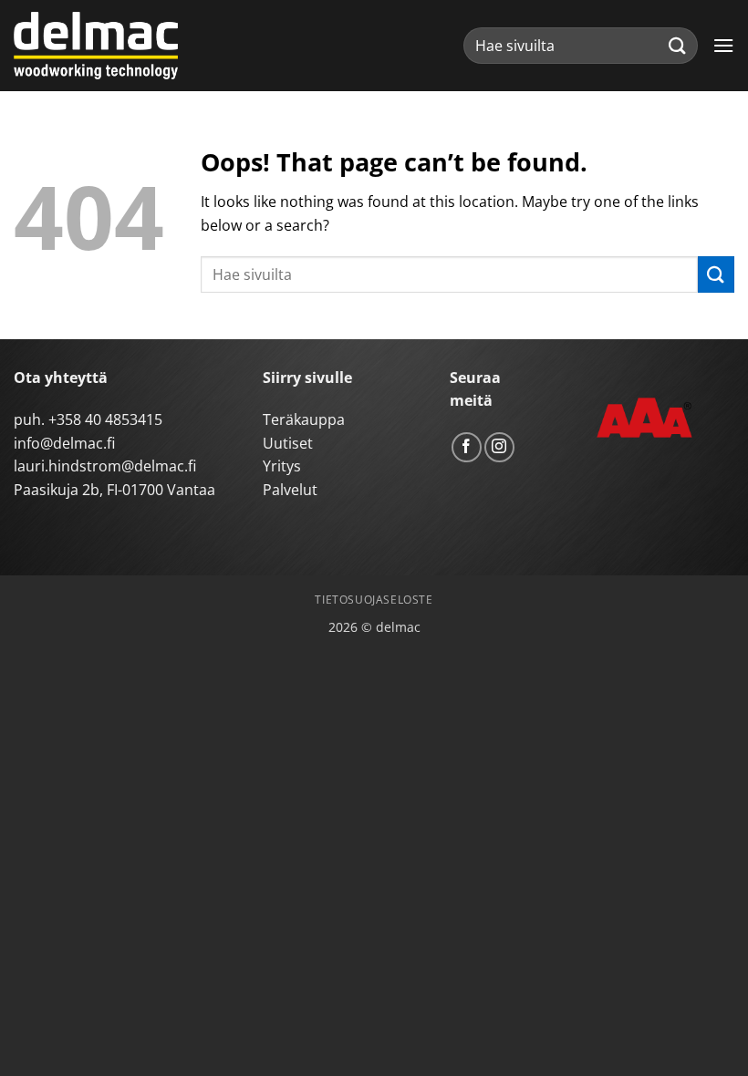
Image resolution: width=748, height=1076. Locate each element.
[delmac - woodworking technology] (96, 46)
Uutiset (288, 443)
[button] (723, 45)
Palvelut (290, 490)
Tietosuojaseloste (373, 599)
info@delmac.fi (64, 443)
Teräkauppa (304, 419)
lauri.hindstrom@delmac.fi (105, 466)
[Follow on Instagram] (499, 447)
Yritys (282, 466)
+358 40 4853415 (105, 419)
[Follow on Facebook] (467, 447)
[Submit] (678, 45)
